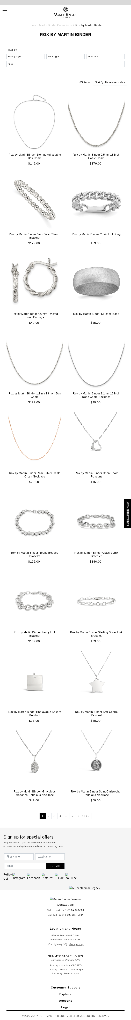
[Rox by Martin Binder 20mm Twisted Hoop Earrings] (34, 281)
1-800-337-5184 (74, 915)
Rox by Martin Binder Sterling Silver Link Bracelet (96, 634)
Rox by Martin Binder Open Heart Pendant (96, 475)
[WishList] (119, 12)
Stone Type (53, 56)
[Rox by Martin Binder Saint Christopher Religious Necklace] (96, 758)
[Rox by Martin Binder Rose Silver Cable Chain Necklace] (34, 440)
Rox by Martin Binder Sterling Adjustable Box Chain (35, 156)
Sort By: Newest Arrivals (109, 82)
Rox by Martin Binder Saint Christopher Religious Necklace (96, 793)
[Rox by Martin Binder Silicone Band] (96, 281)
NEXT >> (83, 816)
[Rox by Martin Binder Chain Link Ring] (96, 201)
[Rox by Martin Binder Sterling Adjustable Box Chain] (34, 121)
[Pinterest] (47, 876)
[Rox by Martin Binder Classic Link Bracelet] (96, 519)
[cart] (127, 12)
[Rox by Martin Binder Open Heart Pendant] (96, 440)
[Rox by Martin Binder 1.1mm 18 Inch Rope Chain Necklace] (96, 360)
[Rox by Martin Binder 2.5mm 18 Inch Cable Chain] (96, 121)
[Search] (111, 12)
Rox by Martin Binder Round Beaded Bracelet (35, 554)
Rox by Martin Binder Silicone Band (96, 313)
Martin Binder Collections (55, 25)
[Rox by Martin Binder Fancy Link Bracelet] (34, 599)
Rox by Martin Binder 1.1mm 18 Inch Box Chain (35, 395)
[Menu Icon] (5, 11)
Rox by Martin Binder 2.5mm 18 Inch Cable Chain (96, 156)
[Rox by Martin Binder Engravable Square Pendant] (34, 679)
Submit (55, 866)
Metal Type (93, 56)
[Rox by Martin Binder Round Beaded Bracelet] (34, 519)
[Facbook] (33, 876)
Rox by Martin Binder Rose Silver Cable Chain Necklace (35, 475)
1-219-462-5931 (74, 910)
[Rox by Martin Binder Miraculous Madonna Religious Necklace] (34, 758)
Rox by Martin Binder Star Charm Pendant (96, 713)
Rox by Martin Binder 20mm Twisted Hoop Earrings (34, 315)
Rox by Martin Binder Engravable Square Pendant (34, 713)
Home (32, 25)
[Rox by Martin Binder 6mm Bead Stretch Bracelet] (34, 201)
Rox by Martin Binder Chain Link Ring (96, 234)
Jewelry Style (14, 56)
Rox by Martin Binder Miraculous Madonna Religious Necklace (35, 793)
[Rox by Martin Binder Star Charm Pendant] (96, 679)
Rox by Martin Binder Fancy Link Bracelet (35, 634)
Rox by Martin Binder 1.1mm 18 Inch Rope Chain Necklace (96, 395)
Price (10, 64)
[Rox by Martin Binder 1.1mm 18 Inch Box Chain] (34, 360)
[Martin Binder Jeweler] (65, 899)
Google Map (76, 944)
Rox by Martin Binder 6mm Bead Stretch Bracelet (35, 236)
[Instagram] (18, 876)
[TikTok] (59, 876)
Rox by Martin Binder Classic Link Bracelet (96, 554)
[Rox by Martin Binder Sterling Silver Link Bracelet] (96, 599)
